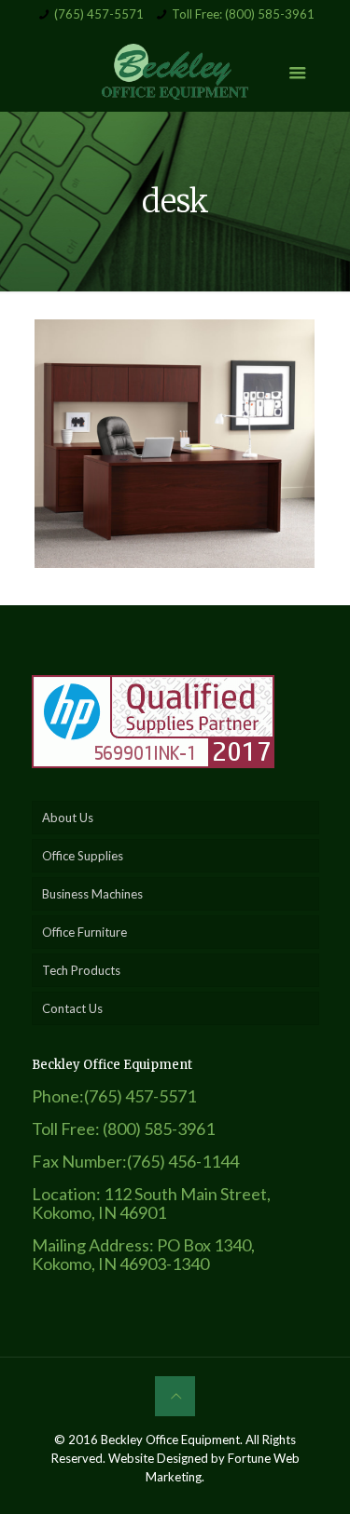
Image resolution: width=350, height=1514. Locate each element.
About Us (67, 817)
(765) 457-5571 (99, 14)
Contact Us (72, 1008)
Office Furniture (84, 932)
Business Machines (92, 893)
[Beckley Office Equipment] (175, 70)
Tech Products (81, 970)
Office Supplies (82, 855)
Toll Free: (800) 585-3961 (243, 14)
